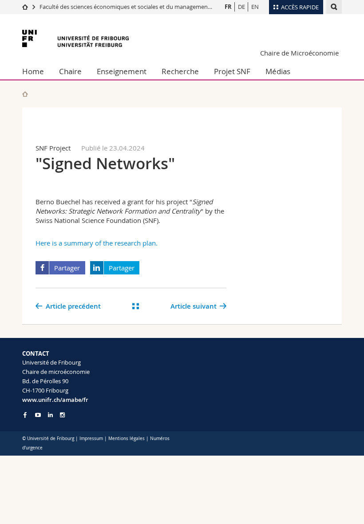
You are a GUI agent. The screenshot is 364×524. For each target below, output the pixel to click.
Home (33, 71)
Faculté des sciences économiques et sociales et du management (125, 7)
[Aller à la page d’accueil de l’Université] (75, 38)
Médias (277, 71)
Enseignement (121, 71)
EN (255, 7)
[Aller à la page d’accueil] (25, 7)
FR (228, 7)
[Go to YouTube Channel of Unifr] (38, 415)
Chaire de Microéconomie (299, 52)
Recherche (180, 71)
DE (241, 7)
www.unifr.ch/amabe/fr (55, 400)
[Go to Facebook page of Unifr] (25, 415)
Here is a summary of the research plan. (97, 242)
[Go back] (135, 306)
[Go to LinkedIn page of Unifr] (50, 415)
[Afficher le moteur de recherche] (334, 7)
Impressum (91, 438)
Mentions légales (126, 438)
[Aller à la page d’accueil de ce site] (25, 94)
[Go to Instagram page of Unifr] (62, 415)
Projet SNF (232, 71)
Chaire (70, 71)
